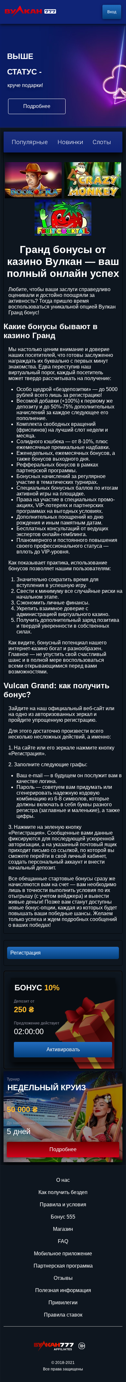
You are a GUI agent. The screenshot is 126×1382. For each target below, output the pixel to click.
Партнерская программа (63, 1266)
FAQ (63, 1241)
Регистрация (25, 953)
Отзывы (63, 1278)
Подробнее (63, 1149)
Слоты (102, 142)
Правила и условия (63, 1204)
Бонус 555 (63, 1217)
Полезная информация (63, 1290)
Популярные (30, 142)
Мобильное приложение (63, 1253)
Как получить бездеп (63, 1192)
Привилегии (63, 1302)
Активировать (63, 1049)
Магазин (63, 1229)
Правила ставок (63, 1315)
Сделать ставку (36, 106)
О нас (63, 1180)
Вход (111, 12)
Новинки (70, 142)
